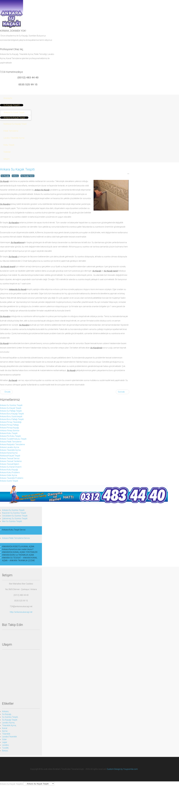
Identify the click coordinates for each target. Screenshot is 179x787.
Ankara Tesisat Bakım (9, 464)
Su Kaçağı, (5, 176)
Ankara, (15, 176)
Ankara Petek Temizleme (10, 442)
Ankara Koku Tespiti (8, 433)
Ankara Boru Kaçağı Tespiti (12, 414)
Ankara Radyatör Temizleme (12, 444)
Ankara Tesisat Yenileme (11, 461)
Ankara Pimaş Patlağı (9, 425)
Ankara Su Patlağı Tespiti (11, 411)
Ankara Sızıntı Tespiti (9, 481)
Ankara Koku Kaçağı (9, 470)
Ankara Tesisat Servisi (9, 458)
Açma (4, 731)
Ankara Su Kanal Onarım (11, 467)
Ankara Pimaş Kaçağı (9, 428)
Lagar (4, 742)
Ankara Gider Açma (8, 475)
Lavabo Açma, (8, 722)
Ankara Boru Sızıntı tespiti (11, 416)
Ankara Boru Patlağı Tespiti (12, 419)
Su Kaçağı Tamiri (27, 176)
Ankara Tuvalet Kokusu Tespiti (13, 439)
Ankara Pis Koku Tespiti (10, 436)
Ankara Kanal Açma (8, 453)
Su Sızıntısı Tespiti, (10, 717)
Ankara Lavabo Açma (9, 447)
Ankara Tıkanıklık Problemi (11, 478)
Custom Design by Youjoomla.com (122, 769)
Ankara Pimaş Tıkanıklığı (10, 422)
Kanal (4, 728)
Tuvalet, (5, 748)
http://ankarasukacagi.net (21, 612)
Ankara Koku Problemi (10, 472)
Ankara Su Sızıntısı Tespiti (11, 405)
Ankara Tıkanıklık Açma (10, 450)
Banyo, (5, 750)
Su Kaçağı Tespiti (9, 720)
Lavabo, (5, 745)
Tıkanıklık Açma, (9, 725)
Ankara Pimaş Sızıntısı (9, 430)
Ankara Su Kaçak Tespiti (17, 169)
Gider (4, 739)
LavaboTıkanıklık (9, 736)
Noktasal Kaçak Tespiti (10, 456)
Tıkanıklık (6, 734)
